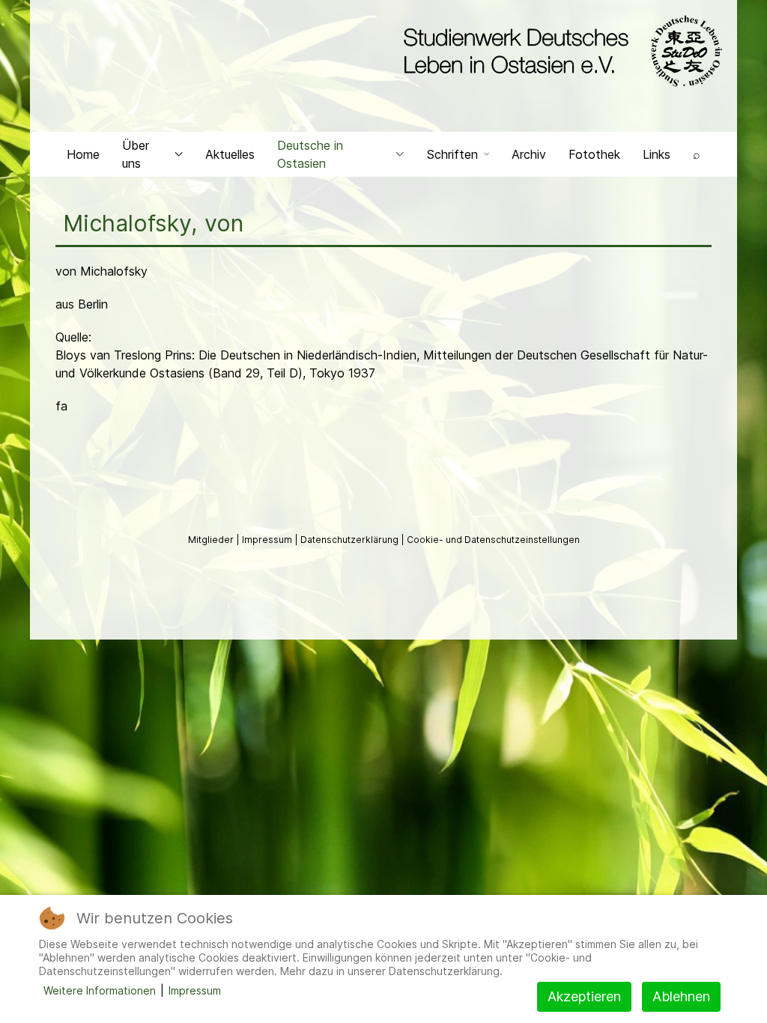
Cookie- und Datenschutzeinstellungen (493, 539)
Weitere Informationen (99, 990)
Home (83, 154)
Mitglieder (212, 539)
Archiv (529, 154)
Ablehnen (681, 996)
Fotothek (594, 154)
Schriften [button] (452, 154)
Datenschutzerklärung (350, 539)
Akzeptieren (584, 996)
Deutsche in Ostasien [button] (310, 154)
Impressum (268, 539)
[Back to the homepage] (559, 50)
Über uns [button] (135, 154)
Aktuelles (230, 154)
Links (656, 154)
